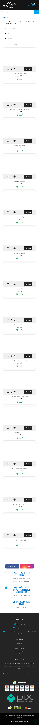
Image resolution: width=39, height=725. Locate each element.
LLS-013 (19, 363)
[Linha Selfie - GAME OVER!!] (19, 451)
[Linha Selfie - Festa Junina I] (19, 487)
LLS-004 (19, 112)
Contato (19, 646)
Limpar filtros (10, 23)
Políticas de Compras (19, 651)
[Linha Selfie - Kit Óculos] (19, 200)
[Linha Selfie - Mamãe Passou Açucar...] (19, 380)
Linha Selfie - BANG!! (19, 432)
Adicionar (28, 69)
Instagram (28, 566)
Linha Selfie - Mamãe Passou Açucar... (19, 396)
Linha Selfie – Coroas (19, 253)
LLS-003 (19, 76)
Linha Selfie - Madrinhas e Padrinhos (19, 109)
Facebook (13, 566)
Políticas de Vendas (19, 648)
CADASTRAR (30, 674)
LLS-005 (19, 147)
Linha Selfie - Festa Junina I (19, 504)
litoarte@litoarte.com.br (20, 628)
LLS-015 (19, 434)
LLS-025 (19, 542)
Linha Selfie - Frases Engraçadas (19, 145)
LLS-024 (19, 506)
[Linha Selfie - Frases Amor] (19, 57)
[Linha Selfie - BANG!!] (19, 415)
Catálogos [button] (19, 653)
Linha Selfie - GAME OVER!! (19, 468)
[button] (33, 4)
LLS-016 (19, 470)
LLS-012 (19, 327)
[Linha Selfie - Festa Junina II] (19, 523)
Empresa (19, 643)
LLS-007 (19, 183)
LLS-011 (19, 291)
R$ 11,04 (19, 79)
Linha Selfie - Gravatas (19, 181)
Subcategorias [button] (10, 28)
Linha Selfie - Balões (19, 289)
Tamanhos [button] (8, 38)
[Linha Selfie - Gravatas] (19, 164)
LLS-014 (19, 399)
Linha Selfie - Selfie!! (19, 325)
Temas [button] (7, 33)
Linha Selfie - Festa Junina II (19, 540)
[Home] (10, 5)
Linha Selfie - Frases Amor (19, 73)
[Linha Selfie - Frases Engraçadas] (19, 128)
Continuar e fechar (19, 721)
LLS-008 (19, 219)
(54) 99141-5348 (20, 624)
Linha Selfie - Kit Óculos (19, 217)
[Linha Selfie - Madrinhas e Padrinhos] (19, 93)
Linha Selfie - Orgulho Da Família (19, 361)
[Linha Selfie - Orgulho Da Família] (19, 344)
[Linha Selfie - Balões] (19, 272)
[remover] (10, 21)
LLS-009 (19, 255)
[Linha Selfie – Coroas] (19, 236)
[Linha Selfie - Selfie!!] (19, 308)
